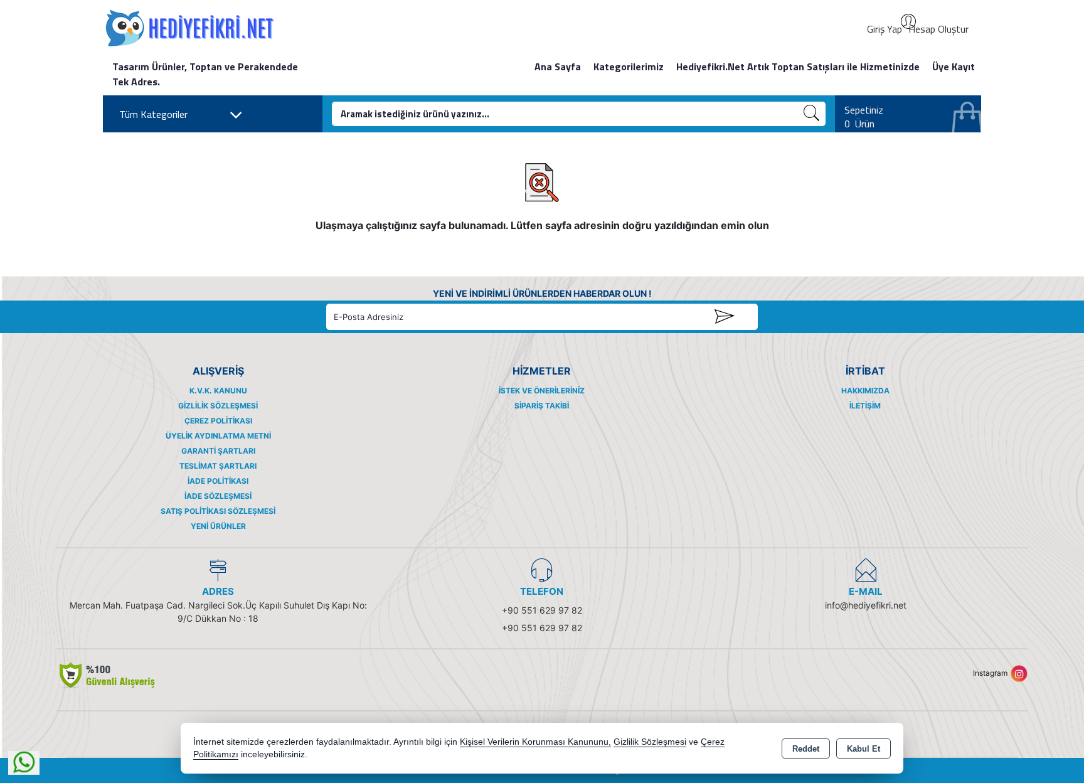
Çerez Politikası (218, 420)
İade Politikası (218, 481)
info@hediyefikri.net (865, 605)
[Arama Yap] (812, 114)
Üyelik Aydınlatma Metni (218, 435)
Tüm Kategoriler (153, 114)
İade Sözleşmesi (218, 496)
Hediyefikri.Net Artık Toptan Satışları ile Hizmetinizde (798, 66)
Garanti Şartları (218, 450)
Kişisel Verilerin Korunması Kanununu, (535, 742)
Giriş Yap (884, 28)
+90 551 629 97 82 (542, 610)
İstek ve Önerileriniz (542, 390)
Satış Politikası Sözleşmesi (218, 511)
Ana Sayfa (557, 66)
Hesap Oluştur (938, 28)
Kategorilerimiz (628, 66)
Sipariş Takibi (541, 405)
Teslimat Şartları (218, 466)
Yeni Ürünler (218, 526)
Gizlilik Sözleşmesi (218, 405)
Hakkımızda (865, 390)
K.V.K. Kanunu (218, 390)
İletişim (865, 405)
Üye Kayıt (953, 66)
